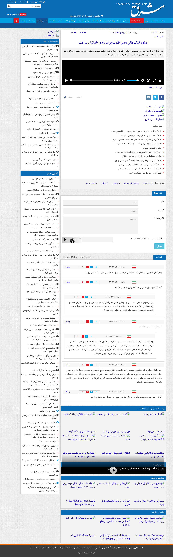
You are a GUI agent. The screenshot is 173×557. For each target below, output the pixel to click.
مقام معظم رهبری (131, 183)
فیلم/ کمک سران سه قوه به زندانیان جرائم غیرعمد (140, 135)
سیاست (155, 20)
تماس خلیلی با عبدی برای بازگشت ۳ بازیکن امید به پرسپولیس (41, 300)
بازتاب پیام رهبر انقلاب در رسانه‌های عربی (42, 93)
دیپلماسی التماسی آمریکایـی (44, 159)
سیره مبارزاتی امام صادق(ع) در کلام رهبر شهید (40, 391)
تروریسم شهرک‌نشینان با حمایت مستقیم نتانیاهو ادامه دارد (40, 447)
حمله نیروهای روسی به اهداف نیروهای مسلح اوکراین (40, 218)
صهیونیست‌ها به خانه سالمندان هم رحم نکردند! (40, 417)
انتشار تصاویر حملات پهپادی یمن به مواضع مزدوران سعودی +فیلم (42, 233)
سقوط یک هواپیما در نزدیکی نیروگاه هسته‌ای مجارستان (42, 286)
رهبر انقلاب (148, 183)
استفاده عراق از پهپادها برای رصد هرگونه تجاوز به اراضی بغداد (40, 184)
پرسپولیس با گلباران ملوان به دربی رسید (149, 502)
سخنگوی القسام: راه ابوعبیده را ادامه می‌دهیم (41, 245)
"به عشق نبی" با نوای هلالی (44, 239)
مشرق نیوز (140, 8)
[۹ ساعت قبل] (113, 470)
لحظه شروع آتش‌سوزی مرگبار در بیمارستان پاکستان (43, 350)
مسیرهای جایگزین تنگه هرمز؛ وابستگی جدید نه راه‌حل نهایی (40, 55)
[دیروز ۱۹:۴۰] (113, 490)
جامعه (60, 20)
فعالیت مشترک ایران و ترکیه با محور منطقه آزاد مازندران (42, 319)
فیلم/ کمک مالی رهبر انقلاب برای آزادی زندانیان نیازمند (113, 42)
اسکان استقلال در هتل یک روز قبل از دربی (41, 466)
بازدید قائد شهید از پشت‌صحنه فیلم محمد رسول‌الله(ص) (135, 468)
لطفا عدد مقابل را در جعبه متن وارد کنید (147, 238)
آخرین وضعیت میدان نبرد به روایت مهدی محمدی (42, 108)
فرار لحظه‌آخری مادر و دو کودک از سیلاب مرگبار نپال (40, 153)
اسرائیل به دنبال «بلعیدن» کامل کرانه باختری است (41, 203)
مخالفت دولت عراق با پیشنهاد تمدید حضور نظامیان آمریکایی (41, 278)
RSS (41, 2)
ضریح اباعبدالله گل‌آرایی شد (83, 535)
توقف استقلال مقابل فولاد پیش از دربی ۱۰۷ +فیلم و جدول (80, 502)
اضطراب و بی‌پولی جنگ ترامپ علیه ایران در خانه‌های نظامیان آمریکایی (40, 428)
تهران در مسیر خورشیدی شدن (116, 432)
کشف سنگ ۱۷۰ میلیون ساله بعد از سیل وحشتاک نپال (40, 48)
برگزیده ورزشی (157, 478)
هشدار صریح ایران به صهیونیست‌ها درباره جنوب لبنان (42, 271)
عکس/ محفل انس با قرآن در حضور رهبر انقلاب (141, 156)
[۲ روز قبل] (78, 490)
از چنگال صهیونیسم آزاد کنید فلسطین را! (39, 460)
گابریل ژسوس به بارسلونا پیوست (42, 178)
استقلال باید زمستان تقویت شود (116, 453)
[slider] (91, 80)
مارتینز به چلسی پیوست (46, 102)
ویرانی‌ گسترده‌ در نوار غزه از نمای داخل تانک (40, 116)
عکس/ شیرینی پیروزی (152, 148)
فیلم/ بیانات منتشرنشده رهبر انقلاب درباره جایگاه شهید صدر (136, 131)
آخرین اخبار (52, 173)
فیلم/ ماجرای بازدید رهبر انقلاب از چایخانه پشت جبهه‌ (139, 143)
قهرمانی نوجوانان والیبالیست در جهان (115, 502)
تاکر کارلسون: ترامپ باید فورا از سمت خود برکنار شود (41, 210)
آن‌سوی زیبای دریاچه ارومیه (44, 72)
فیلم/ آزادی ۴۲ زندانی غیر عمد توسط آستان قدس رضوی (138, 160)
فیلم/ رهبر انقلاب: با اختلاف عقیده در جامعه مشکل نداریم (137, 139)
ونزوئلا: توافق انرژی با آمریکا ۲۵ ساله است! (41, 165)
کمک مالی (116, 183)
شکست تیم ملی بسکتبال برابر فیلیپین (40, 223)
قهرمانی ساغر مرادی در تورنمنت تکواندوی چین (39, 364)
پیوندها (23, 20)
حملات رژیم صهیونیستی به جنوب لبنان (40, 479)
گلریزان (105, 183)
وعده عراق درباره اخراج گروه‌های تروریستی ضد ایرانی (43, 78)
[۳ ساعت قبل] (147, 420)
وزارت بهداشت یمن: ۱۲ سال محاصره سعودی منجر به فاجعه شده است (41, 436)
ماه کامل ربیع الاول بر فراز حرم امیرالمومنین (44, 473)
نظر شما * (159, 218)
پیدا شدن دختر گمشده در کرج (43, 325)
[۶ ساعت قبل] (147, 442)
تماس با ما (22, 2)
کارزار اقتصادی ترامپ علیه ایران (43, 228)
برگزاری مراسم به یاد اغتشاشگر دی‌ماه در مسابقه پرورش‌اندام (40, 139)
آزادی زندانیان (91, 183)
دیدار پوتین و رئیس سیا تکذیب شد (41, 190)
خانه (163, 20)
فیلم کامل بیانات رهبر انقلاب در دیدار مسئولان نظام (139, 168)
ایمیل (161, 210)
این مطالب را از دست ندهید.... (150, 408)
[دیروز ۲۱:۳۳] (147, 490)
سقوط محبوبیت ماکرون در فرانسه (42, 306)
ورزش (125, 20)
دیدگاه (31, 20)
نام (162, 201)
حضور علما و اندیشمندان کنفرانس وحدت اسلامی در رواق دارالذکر (115, 537)
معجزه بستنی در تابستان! (45, 68)
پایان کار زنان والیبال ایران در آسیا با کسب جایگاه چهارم (42, 405)
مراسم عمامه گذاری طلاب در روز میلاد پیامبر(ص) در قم (149, 537)
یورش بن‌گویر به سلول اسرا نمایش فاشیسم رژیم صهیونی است (42, 357)
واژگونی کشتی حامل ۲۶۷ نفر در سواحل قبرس (40, 312)
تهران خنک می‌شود (155, 432)
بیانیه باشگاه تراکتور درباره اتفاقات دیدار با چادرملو (39, 376)
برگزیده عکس (158, 512)
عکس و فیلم (42, 20)
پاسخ (68, 267)
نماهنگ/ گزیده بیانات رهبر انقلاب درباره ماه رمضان (140, 164)
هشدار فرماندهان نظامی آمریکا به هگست (42, 264)
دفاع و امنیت (98, 20)
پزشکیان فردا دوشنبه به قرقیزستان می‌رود (42, 293)
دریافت (155, 88)
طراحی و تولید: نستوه (86, 552)
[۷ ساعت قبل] (113, 442)
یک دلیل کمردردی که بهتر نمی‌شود (41, 129)
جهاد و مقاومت (84, 20)
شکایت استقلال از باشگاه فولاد (82, 432)
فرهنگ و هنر (70, 20)
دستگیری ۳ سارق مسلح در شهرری (41, 344)
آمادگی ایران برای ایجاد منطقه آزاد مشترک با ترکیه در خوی (43, 85)
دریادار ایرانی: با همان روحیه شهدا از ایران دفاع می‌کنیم (41, 398)
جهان (147, 20)
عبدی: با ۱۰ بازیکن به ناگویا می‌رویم (41, 250)
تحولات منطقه (136, 20)
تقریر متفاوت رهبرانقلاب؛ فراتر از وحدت (39, 483)
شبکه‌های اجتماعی (113, 20)
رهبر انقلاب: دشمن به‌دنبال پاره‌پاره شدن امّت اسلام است (39, 146)
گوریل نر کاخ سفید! (47, 133)
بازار (16, 20)
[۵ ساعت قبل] (113, 420)
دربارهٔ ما (11, 2)
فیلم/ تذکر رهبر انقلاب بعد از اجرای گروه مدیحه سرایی (138, 152)
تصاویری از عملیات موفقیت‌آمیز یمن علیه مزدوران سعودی (40, 196)
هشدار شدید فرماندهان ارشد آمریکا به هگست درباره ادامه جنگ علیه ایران (40, 383)
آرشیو (33, 2)
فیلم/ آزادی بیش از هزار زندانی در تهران (144, 173)
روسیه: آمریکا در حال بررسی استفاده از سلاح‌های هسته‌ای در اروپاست (40, 62)
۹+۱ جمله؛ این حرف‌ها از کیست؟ (42, 422)
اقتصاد (52, 20)
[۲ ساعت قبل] (147, 524)
